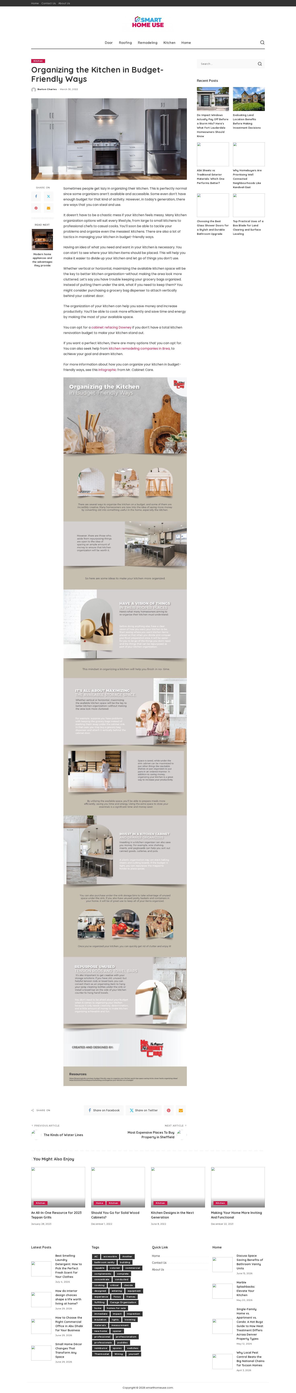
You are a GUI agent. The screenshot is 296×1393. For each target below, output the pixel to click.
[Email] (48, 208)
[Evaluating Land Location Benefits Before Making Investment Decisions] (249, 99)
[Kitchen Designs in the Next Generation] (178, 1187)
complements (102, 1273)
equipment (134, 1290)
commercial (132, 1268)
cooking (99, 1285)
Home (99, 1203)
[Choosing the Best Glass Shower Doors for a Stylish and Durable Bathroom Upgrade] (213, 205)
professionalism (126, 1336)
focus (117, 1296)
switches (132, 1348)
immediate (100, 1313)
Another (127, 1256)
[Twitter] (48, 196)
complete (123, 1273)
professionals (103, 1342)
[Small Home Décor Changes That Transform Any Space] (41, 1353)
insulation (100, 1319)
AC (96, 1256)
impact (117, 1313)
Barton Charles (47, 89)
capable (99, 1268)
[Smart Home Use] (147, 21)
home (97, 1308)
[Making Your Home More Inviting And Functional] (238, 1187)
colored (115, 1268)
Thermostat (101, 1354)
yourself (134, 1354)
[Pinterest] (36, 208)
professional (102, 1336)
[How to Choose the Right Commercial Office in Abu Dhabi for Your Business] (41, 1326)
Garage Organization (123, 1302)
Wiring (119, 1354)
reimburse (100, 1348)
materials (100, 1325)
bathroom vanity (104, 1262)
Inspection (133, 1313)
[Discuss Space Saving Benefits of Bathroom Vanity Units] (222, 1264)
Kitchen (38, 61)
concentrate (101, 1279)
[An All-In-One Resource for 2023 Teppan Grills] (58, 1187)
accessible (110, 1256)
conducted (121, 1279)
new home (100, 1331)
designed (100, 1290)
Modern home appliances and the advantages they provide (42, 259)
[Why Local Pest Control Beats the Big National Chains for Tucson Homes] (222, 1361)
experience (101, 1296)
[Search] (262, 43)
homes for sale (116, 1308)
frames (130, 1296)
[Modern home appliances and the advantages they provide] (42, 239)
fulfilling (99, 1302)
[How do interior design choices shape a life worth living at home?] (41, 1299)
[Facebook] (36, 196)
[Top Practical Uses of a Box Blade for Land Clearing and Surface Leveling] (249, 205)
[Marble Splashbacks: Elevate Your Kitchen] (222, 1291)
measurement (120, 1325)
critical (114, 1285)
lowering (130, 1319)
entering (117, 1290)
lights (115, 1319)
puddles (122, 1342)
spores (117, 1348)
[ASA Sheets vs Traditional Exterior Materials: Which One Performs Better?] (213, 154)
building (125, 1262)
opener (117, 1331)
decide (128, 1285)
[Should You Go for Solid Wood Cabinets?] (118, 1187)
